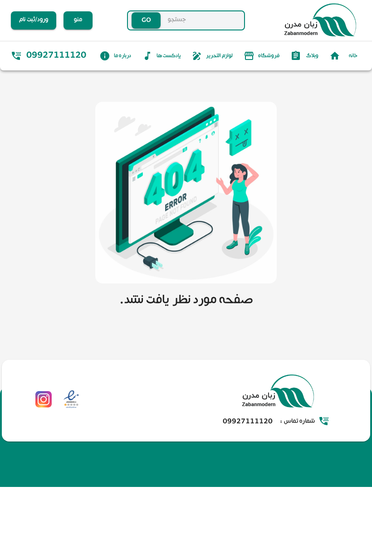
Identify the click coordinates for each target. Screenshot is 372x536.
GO (146, 20)
